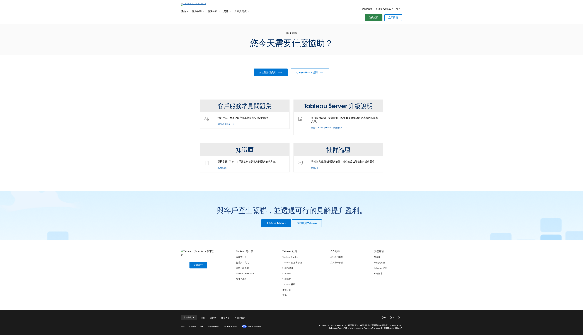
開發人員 (225, 317)
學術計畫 (286, 290)
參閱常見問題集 (224, 124)
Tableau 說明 (380, 268)
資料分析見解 (242, 268)
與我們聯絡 (367, 9)
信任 (203, 317)
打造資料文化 (242, 262)
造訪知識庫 (222, 168)
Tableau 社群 (289, 251)
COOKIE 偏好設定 (230, 326)
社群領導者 (287, 268)
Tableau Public (289, 257)
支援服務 (379, 251)
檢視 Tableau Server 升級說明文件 (327, 128)
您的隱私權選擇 (254, 326)
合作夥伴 (335, 251)
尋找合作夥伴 (336, 257)
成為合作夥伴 (336, 262)
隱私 (202, 326)
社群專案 (286, 279)
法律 (183, 326)
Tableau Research (245, 273)
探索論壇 (315, 168)
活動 (284, 295)
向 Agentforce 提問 (307, 72)
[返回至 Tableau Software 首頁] (194, 3)
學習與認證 (379, 262)
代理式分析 (241, 257)
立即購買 (393, 17)
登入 (398, 9)
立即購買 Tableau (307, 223)
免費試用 (373, 17)
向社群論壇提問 (267, 72)
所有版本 (378, 273)
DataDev (286, 273)
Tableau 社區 (288, 284)
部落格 (213, 317)
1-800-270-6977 (384, 9)
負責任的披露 (213, 326)
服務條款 (192, 326)
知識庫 (377, 257)
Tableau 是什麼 (244, 251)
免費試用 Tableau (276, 223)
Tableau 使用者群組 (292, 262)
